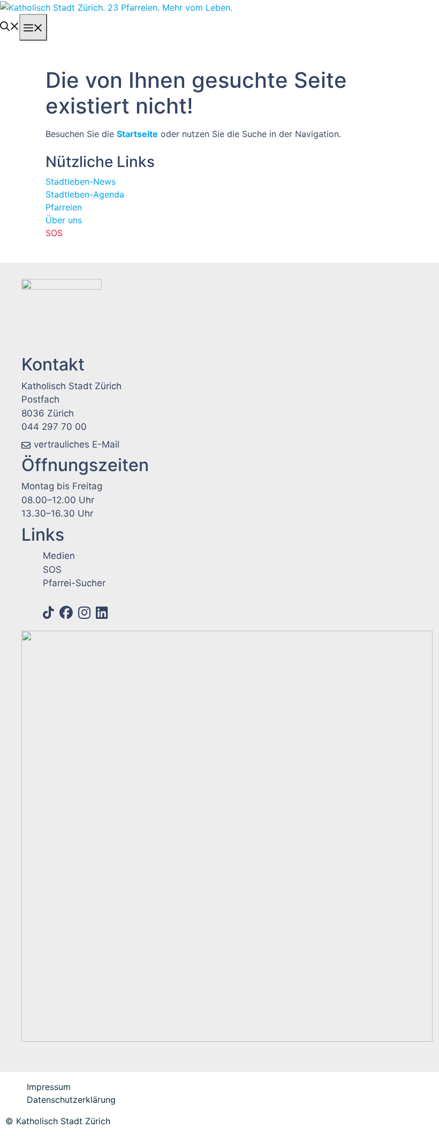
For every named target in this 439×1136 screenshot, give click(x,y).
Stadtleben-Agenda (85, 194)
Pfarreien (64, 207)
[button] (9, 25)
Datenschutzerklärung (71, 1099)
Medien (59, 555)
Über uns (64, 220)
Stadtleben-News (81, 181)
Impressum (49, 1086)
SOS (54, 233)
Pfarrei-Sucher (74, 583)
